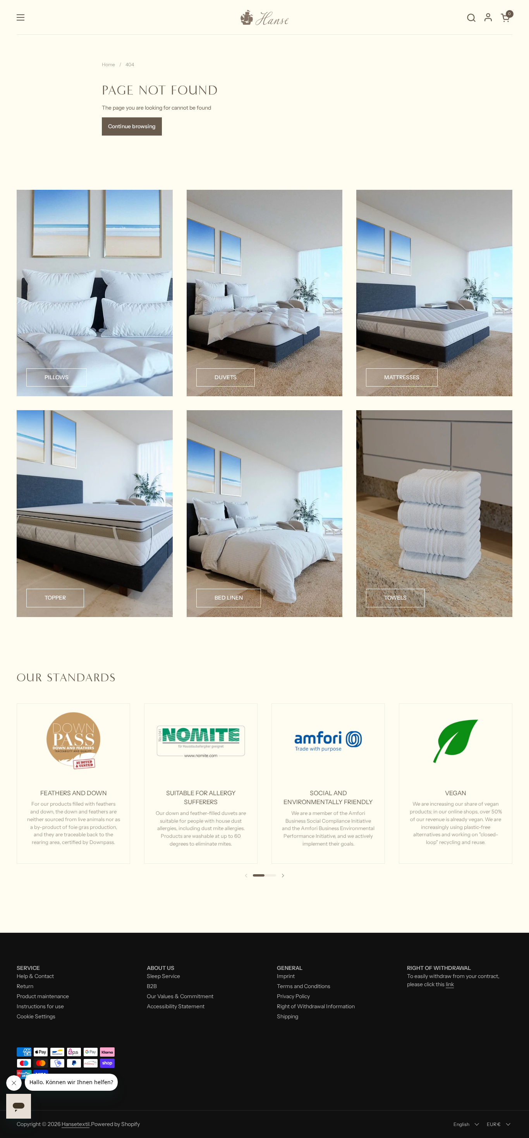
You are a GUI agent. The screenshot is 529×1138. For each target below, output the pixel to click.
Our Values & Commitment (180, 996)
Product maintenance (43, 996)
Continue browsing (132, 126)
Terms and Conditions (303, 986)
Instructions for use (40, 1006)
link (450, 984)
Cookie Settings (36, 1016)
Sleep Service (163, 976)
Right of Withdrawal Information (316, 1006)
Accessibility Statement (175, 1006)
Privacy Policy (293, 996)
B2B (152, 986)
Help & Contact (35, 976)
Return (25, 986)
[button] (471, 17)
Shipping (287, 1016)
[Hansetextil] (264, 17)
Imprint (286, 976)
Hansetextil (75, 1124)
